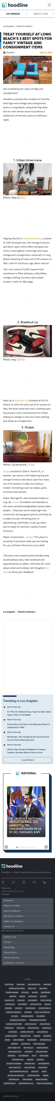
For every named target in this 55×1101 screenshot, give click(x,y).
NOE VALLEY (28, 1048)
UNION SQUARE (41, 1079)
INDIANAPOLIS (33, 1028)
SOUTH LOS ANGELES (16, 1075)
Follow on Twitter (12, 906)
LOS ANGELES (42, 1032)
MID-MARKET (19, 1040)
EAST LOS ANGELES (42, 1012)
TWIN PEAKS (27, 1079)
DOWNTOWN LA (45, 1008)
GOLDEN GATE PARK (14, 1024)
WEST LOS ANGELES (44, 1083)
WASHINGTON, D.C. (26, 1083)
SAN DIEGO (43, 1067)
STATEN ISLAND (33, 1075)
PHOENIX (11, 1056)
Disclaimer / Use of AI (14, 963)
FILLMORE (41, 1016)
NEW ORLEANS (39, 1044)
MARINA (37, 1036)
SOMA (44, 1071)
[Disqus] (27, 653)
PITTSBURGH (24, 1056)
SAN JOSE (20, 984)
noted (29, 537)
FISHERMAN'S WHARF (37, 1020)
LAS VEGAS (12, 1032)
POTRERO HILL (18, 1060)
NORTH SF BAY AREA (17, 988)
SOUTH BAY (9, 984)
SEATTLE (34, 1071)
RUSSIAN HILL (30, 1063)
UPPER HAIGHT (9, 1083)
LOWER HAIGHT (11, 1036)
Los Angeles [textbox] (13, 14)
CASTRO (43, 996)
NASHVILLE (25, 1044)
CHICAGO (21, 1000)
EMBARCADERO (27, 1016)
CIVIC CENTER (46, 1000)
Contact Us (9, 927)
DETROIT (18, 1008)
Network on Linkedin (13, 916)
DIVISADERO (30, 1008)
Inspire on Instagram (13, 921)
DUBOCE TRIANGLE (13, 1012)
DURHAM (28, 1012)
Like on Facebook (12, 911)
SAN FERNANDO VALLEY (19, 1071)
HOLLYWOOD (45, 1024)
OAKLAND (47, 984)
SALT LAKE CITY (15, 1067)
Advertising (9, 947)
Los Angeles (8, 26)
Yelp (48, 58)
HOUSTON (20, 1028)
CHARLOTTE (9, 1000)
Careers (7, 942)
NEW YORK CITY (14, 1048)
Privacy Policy (10, 953)
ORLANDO (28, 1052)
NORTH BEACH (42, 1048)
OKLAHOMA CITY (15, 1052)
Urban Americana (32, 239)
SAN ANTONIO (29, 1067)
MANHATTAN (25, 1036)
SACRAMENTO (43, 1063)
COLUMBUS (22, 1004)
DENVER (8, 1008)
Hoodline (10, 53)
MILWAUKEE (32, 1040)
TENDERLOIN (14, 1079)
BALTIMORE (45, 992)
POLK (34, 1056)
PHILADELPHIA (41, 1052)
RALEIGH (40, 1060)
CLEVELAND (10, 1004)
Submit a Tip (10, 937)
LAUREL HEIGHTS (27, 1032)
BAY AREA (43, 988)
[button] (6, 847)
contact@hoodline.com (13, 891)
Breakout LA (21, 400)
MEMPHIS (47, 1036)
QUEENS (30, 1060)
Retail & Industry (24, 26)
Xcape (6, 471)
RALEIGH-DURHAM (14, 1063)
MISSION (14, 1044)
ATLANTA (25, 992)
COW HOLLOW (35, 1004)
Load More (27, 760)
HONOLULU (9, 1028)
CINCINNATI (32, 1000)
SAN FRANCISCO (34, 984)
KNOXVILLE (46, 1028)
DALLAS (48, 1004)
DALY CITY (32, 988)
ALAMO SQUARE (12, 992)
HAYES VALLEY (30, 1024)
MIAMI (7, 1040)
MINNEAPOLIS (45, 1040)
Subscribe (8, 901)
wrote (15, 502)
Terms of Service (11, 958)
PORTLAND (44, 1056)
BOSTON (13, 996)
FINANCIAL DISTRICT (18, 1020)
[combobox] (14, 14)
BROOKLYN (33, 996)
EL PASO (15, 1016)
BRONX (22, 996)
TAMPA (45, 1075)
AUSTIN (35, 992)
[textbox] (41, 14)
